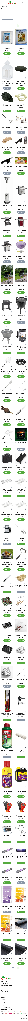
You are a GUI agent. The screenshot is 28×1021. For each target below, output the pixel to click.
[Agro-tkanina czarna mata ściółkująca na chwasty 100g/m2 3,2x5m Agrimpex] (7, 895)
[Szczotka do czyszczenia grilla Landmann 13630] (21, 554)
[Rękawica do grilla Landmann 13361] (21, 459)
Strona (10, 25)
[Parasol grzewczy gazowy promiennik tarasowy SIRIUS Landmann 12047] (21, 119)
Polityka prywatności (5, 1004)
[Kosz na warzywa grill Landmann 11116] (21, 362)
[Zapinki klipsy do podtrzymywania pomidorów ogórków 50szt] (21, 97)
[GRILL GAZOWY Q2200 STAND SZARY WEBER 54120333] (7, 222)
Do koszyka (7, 53)
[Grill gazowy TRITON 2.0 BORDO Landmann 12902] (21, 222)
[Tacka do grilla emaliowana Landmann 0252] (7, 649)
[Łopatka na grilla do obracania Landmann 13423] (7, 386)
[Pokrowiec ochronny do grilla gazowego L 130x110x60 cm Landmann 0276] (7, 458)
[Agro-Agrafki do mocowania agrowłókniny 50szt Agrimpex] (21, 829)
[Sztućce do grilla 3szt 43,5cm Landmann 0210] (21, 601)
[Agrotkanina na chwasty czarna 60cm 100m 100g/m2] (21, 924)
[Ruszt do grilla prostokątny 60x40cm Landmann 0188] (7, 505)
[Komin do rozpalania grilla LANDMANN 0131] (21, 335)
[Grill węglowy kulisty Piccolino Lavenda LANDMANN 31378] (21, 246)
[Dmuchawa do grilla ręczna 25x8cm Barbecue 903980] (21, 140)
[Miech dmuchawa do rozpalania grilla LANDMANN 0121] (7, 410)
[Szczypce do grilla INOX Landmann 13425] (7, 578)
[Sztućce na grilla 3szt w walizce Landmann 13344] (7, 625)
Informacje (3, 997)
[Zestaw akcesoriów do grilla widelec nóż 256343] (7, 701)
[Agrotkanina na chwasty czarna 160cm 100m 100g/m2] (21, 949)
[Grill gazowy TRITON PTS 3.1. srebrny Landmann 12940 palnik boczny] (7, 246)
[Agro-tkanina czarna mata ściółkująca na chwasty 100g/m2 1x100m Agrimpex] (21, 850)
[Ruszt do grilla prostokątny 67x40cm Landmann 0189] (21, 505)
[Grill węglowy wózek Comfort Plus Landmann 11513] (7, 305)
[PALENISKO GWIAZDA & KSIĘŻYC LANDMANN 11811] (21, 434)
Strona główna (4, 6)
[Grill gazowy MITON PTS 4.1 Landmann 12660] (21, 190)
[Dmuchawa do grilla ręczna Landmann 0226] (7, 160)
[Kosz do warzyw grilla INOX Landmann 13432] (7, 362)
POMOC (3, 999)
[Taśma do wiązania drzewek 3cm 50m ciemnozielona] (21, 68)
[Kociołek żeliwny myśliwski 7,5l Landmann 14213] (7, 335)
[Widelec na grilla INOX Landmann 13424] (21, 672)
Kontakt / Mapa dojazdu (6, 1001)
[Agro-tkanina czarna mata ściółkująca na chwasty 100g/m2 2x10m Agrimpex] (21, 870)
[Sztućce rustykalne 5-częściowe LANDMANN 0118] (21, 626)
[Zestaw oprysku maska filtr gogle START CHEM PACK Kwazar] (7, 829)
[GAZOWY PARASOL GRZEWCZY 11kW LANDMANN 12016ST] (7, 190)
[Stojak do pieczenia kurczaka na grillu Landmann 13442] (7, 554)
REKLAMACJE (4, 1002)
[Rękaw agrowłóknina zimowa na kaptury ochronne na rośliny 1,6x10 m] (21, 37)
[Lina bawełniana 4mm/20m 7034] (21, 736)
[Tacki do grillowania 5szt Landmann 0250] (7, 672)
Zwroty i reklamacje (5, 1007)
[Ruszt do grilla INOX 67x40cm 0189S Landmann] (21, 482)
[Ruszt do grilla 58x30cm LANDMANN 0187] (7, 482)
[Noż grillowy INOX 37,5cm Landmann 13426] (21, 410)
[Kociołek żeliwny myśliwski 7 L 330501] (21, 305)
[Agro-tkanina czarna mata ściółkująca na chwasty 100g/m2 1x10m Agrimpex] (7, 870)
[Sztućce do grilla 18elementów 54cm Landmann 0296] (7, 601)
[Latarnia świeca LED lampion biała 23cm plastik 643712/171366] (7, 69)
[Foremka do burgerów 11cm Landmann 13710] (21, 161)
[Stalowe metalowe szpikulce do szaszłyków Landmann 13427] (21, 529)
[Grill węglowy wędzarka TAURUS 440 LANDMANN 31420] (21, 275)
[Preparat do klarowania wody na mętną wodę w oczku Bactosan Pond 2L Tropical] (21, 774)
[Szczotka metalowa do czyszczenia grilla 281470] (7, 119)
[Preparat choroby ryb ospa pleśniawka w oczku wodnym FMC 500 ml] (7, 736)
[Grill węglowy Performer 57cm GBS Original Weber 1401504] (21, 701)
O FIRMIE (3, 996)
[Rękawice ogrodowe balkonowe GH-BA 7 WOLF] (7, 807)
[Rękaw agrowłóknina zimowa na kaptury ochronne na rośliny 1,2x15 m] (7, 37)
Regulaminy (3, 1005)
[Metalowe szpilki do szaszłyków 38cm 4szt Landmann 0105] (21, 386)
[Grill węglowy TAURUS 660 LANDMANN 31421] (7, 275)
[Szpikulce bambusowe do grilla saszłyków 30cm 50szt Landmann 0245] (21, 578)
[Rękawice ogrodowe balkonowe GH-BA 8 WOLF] (21, 807)
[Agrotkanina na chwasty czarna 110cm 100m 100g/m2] (7, 949)
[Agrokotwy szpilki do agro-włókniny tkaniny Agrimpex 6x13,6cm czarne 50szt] (7, 923)
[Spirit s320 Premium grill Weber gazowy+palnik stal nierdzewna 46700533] (7, 529)
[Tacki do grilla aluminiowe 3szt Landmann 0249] (21, 649)
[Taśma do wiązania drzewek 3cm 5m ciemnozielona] (7, 97)
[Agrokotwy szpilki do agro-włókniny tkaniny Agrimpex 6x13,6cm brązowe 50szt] (21, 895)
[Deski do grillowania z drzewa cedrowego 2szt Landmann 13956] (7, 140)
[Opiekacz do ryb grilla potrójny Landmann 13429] (7, 435)
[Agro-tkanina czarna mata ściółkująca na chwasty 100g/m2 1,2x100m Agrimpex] (7, 850)
